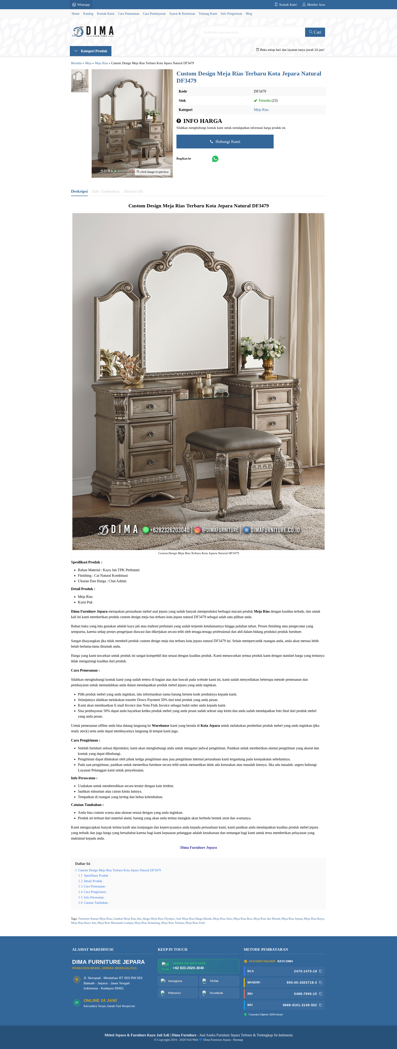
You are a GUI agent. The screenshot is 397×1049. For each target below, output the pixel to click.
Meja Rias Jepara (292, 918)
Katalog (88, 13)
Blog (249, 13)
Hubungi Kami (227, 141)
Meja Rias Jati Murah (266, 918)
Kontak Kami (105, 13)
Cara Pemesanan (128, 13)
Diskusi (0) (133, 191)
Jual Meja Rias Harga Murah (194, 918)
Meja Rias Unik (195, 922)
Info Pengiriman (231, 13)
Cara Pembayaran (154, 13)
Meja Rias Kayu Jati (83, 922)
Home (75, 13)
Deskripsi (79, 191)
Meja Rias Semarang (147, 922)
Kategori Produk (93, 51)
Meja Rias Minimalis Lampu (115, 922)
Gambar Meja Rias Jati (127, 918)
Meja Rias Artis (222, 918)
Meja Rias (261, 110)
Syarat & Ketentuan (182, 13)
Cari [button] (317, 32)
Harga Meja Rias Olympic (159, 918)
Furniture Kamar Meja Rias (95, 918)
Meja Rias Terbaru (189, 553)
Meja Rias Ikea (242, 918)
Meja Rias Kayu (314, 918)
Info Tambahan (105, 191)
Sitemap (238, 1039)
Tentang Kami (208, 13)
